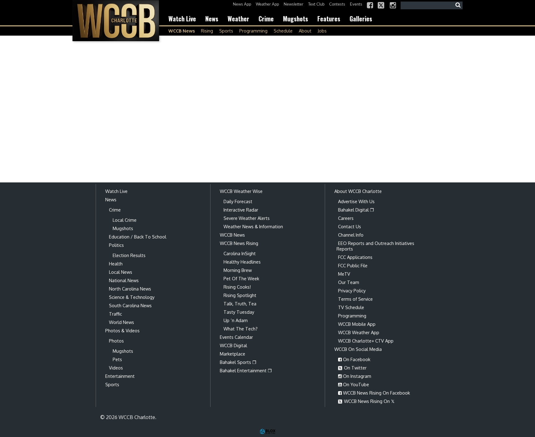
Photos (116, 340)
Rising (207, 30)
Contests (337, 4)
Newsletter (293, 4)
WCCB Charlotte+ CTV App (366, 340)
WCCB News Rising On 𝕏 (368, 401)
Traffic (115, 314)
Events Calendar (236, 337)
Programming (253, 30)
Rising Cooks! (237, 287)
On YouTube (355, 384)
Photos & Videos (122, 330)
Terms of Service (355, 299)
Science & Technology (131, 297)
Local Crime (125, 220)
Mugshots (295, 18)
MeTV (344, 274)
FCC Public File (353, 265)
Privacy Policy (352, 290)
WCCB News (181, 30)
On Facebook (356, 359)
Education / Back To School (137, 236)
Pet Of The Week (241, 278)
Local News (120, 272)
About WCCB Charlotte (358, 191)
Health (116, 263)
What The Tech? (241, 328)
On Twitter (355, 367)
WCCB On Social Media (358, 349)
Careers (346, 218)
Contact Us (349, 226)
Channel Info (350, 235)
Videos (116, 367)
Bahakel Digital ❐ (356, 209)
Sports (226, 30)
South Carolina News (130, 305)
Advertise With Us (356, 201)
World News (121, 322)
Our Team (348, 282)
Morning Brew (238, 270)
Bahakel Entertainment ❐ (246, 370)
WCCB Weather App (358, 332)
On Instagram (356, 376)
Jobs (322, 30)
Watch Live (182, 18)
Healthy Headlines (242, 261)
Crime (266, 18)
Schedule (283, 30)
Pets (117, 359)
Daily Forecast (238, 201)
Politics (116, 245)
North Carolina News (130, 288)
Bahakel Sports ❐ (238, 362)
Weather (238, 18)
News (211, 18)
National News (124, 280)
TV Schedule (351, 307)
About (305, 30)
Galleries (361, 18)
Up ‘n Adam (236, 320)
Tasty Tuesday (239, 312)
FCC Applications (355, 257)
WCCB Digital (233, 345)
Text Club (316, 4)
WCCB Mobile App (357, 324)
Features (328, 18)
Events (356, 4)
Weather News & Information (253, 226)
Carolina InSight (240, 253)
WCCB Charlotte (115, 20)
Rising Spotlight (240, 295)
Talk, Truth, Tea (240, 303)
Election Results (129, 255)
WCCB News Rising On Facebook (376, 392)
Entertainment (120, 376)
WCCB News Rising (239, 243)
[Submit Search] (458, 5)
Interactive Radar (241, 209)
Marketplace (232, 353)
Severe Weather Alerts (247, 218)
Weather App (267, 4)
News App (242, 4)
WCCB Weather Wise (241, 191)
